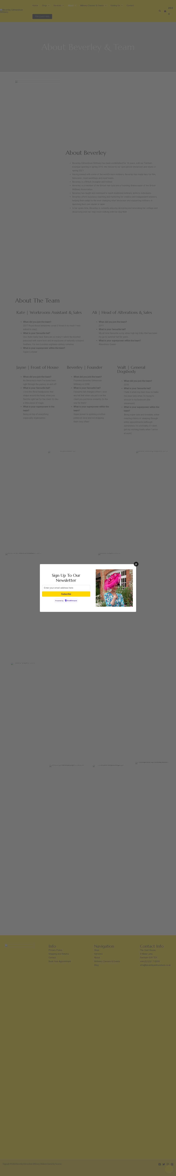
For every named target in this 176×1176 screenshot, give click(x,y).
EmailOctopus (72, 600)
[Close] (136, 564)
